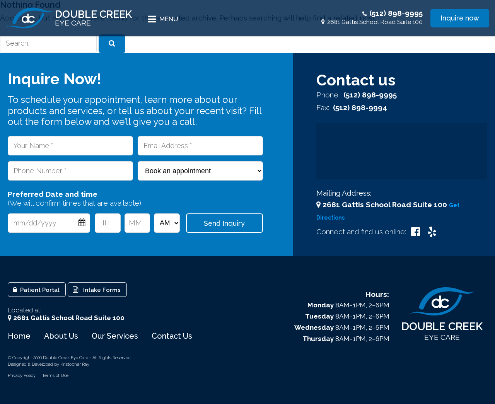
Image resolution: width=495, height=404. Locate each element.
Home (19, 336)
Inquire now (459, 18)
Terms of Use (55, 376)
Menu (168, 19)
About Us (61, 336)
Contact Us (172, 336)
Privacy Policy (22, 376)
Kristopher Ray (74, 364)
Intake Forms (100, 289)
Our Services (115, 336)
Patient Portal (39, 289)
